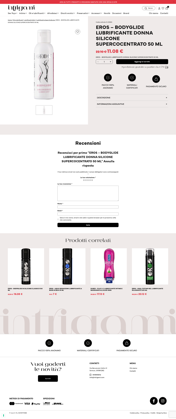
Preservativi (82, 13)
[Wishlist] (163, 8)
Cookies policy (134, 413)
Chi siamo (153, 13)
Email (60, 210)
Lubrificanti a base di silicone (45, 20)
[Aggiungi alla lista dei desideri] (77, 31)
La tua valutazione (88, 177)
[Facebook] (154, 400)
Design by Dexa (162, 413)
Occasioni (116, 13)
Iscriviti (48, 378)
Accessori (95, 13)
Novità (107, 13)
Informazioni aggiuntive (110, 104)
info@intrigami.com (97, 377)
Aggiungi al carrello (142, 61)
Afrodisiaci (52, 13)
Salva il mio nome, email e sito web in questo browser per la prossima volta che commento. (88, 218)
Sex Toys (12, 13)
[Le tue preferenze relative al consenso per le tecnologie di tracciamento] (4, 415)
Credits (153, 413)
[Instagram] (163, 400)
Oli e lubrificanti (36, 13)
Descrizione (103, 97)
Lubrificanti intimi (29, 20)
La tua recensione (64, 184)
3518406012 (96, 374)
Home (10, 20)
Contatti (164, 13)
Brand (126, 13)
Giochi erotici (67, 13)
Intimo (22, 13)
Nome (60, 203)
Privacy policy (144, 413)
